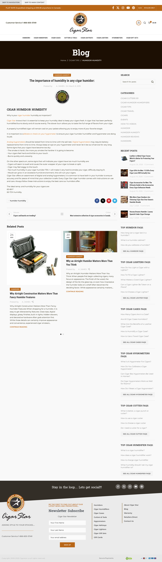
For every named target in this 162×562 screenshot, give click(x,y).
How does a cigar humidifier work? (136, 455)
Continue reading (18, 327)
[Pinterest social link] (133, 8)
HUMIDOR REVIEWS (130, 137)
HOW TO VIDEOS (128, 124)
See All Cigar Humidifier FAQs (136, 473)
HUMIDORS (15, 289)
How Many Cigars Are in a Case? (135, 314)
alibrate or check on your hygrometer (39, 134)
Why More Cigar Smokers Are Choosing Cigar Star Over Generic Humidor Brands (141, 199)
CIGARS (124, 115)
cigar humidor (23, 115)
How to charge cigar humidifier (134, 460)
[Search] (144, 22)
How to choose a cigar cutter (133, 423)
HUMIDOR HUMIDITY (62, 75)
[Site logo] (81, 22)
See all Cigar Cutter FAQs (135, 434)
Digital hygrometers (81, 142)
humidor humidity (18, 201)
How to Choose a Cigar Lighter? (135, 292)
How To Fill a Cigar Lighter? (133, 275)
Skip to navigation (11, 2)
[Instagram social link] (122, 8)
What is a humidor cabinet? (133, 240)
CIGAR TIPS (126, 107)
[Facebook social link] (113, 8)
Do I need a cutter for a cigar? (134, 428)
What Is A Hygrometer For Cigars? (136, 361)
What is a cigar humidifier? (133, 450)
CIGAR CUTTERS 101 (129, 98)
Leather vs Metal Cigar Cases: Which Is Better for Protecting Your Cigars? (142, 158)
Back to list (62, 214)
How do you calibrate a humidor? (135, 245)
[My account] (138, 22)
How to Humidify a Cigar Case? (134, 331)
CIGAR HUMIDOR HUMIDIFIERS (135, 102)
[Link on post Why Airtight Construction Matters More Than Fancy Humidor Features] (34, 258)
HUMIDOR (125, 128)
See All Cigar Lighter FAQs (135, 298)
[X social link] (117, 8)
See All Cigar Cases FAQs (134, 342)
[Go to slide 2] (63, 334)
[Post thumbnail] (124, 160)
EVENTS (124, 119)
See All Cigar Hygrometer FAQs (137, 394)
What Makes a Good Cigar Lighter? (136, 280)
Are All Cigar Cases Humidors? (134, 319)
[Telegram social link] (114, 200)
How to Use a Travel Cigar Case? (135, 336)
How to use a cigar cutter (132, 418)
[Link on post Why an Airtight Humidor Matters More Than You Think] (90, 241)
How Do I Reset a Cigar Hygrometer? (137, 388)
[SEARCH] (152, 81)
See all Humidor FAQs (133, 251)
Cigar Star (11, 120)
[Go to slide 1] (60, 334)
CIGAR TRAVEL (127, 111)
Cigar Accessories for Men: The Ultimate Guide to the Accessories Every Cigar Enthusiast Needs (142, 185)
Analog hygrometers (16, 142)
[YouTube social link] (128, 8)
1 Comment (149, 164)
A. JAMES (60, 86)
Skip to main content (34, 2)
